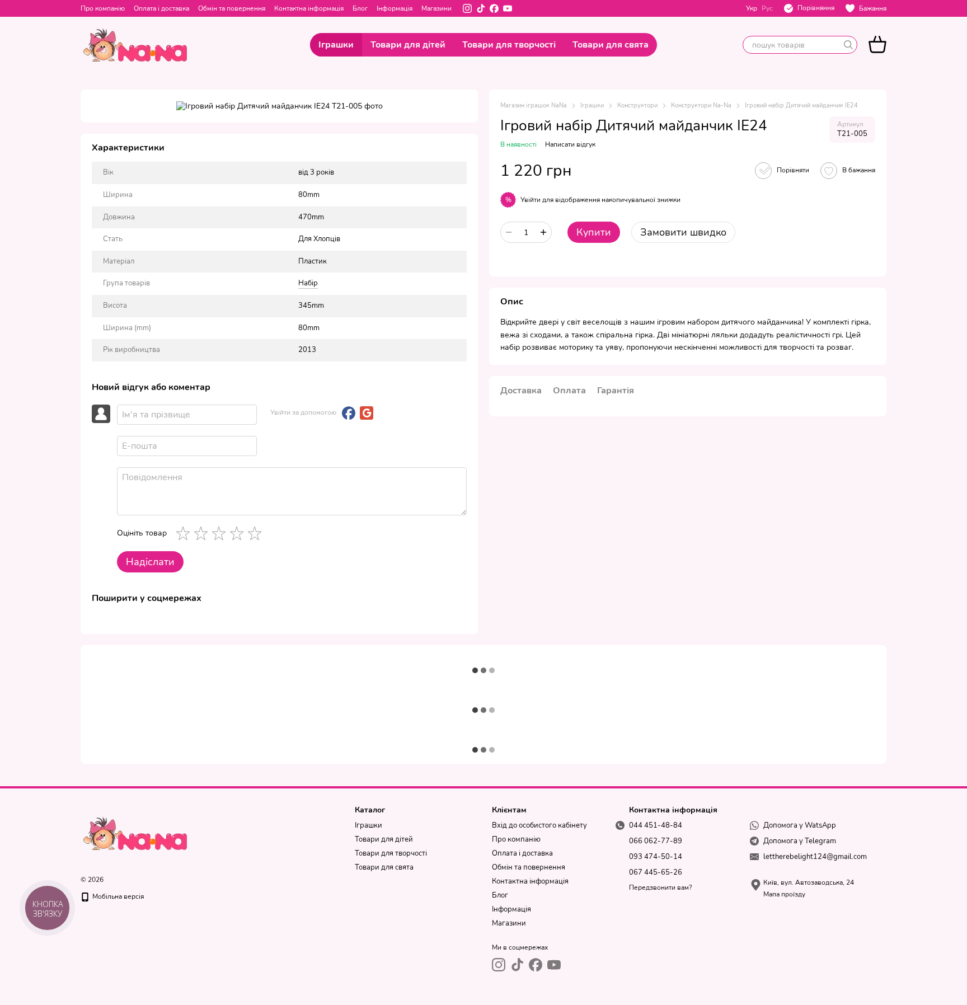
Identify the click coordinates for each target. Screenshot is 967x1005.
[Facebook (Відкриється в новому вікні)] (494, 8)
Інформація (394, 8)
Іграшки (336, 45)
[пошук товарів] (848, 45)
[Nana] (137, 832)
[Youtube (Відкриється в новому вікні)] (507, 8)
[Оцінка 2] (203, 533)
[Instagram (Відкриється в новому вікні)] (467, 8)
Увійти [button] (530, 199)
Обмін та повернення (231, 8)
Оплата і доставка (161, 8)
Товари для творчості (509, 45)
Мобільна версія (117, 896)
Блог (360, 8)
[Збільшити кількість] (543, 232)
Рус (767, 8)
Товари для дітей (407, 45)
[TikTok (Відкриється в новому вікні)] (480, 8)
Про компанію (103, 8)
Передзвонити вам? (660, 888)
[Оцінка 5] (257, 533)
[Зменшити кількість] (509, 232)
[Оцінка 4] (239, 533)
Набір (308, 283)
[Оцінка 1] (185, 533)
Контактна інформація (309, 8)
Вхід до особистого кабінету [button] (539, 825)
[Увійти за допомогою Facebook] (348, 413)
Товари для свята (610, 45)
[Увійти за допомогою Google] (366, 413)
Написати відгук (570, 144)
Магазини (436, 8)
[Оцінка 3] (221, 533)
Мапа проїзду (784, 894)
